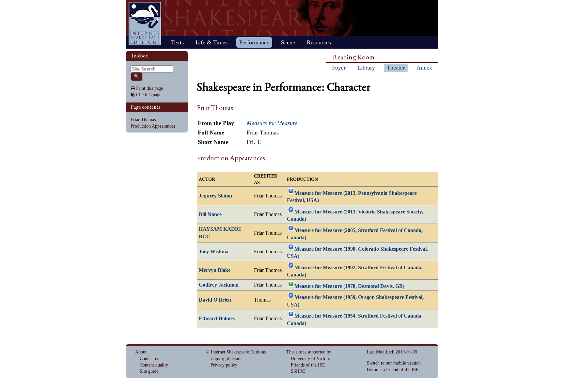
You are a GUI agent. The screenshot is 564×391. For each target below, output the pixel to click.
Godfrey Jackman (219, 285)
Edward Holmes (217, 318)
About (141, 352)
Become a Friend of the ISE (393, 369)
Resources (319, 42)
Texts (177, 42)
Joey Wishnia (213, 252)
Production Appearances (153, 126)
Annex (424, 67)
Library (366, 67)
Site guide (149, 371)
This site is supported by (308, 352)
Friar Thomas (143, 119)
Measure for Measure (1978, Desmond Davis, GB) (349, 286)
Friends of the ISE (308, 365)
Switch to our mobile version (394, 363)
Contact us (149, 358)
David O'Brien (215, 300)
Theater (396, 67)
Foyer (339, 67)
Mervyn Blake (214, 270)
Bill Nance (210, 214)
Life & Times (211, 42)
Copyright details (226, 358)
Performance (254, 42)
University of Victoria (311, 358)
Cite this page (148, 94)
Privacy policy (224, 365)
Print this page (149, 88)
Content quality (154, 365)
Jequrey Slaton (215, 196)
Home (145, 23)
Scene (288, 42)
